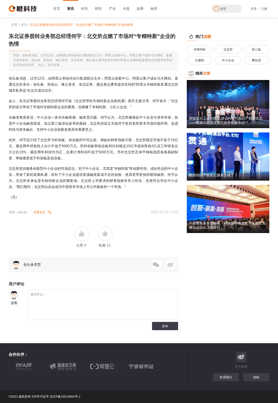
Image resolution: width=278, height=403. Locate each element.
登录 (254, 8)
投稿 (256, 377)
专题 (126, 8)
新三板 (256, 49)
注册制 (199, 60)
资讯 (70, 8)
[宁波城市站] (145, 368)
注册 (264, 8)
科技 (84, 8)
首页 (56, 8)
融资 (154, 8)
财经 (98, 8)
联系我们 (226, 377)
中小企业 (228, 60)
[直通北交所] (67, 368)
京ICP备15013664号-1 (65, 396)
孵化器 (256, 60)
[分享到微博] (170, 264)
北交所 (228, 49)
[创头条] (28, 368)
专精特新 (200, 49)
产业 (112, 8)
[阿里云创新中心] (106, 368)
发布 (165, 326)
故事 (140, 8)
